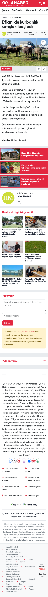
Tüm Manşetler (34, 486)
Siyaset (8, 584)
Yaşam (31, 589)
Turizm (30, 586)
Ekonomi (8, 562)
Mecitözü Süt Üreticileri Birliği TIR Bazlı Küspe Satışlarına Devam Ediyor (12, 282)
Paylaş (8, 68)
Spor (20, 584)
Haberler (6, 17)
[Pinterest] (19, 461)
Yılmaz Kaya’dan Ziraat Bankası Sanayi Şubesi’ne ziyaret (35, 281)
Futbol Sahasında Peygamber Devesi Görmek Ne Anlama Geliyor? (33, 257)
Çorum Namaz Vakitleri (10, 478)
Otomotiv (31, 579)
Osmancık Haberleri (13, 579)
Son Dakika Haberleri (13, 495)
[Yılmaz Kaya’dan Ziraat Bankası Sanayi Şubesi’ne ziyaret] (35, 271)
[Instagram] (24, 461)
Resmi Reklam (30, 516)
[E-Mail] (19, 202)
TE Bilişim (42, 569)
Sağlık (23, 582)
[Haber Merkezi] (8, 197)
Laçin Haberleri (11, 569)
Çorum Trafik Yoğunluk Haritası (32, 478)
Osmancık (31, 10)
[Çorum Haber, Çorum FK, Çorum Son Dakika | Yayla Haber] (15, 3)
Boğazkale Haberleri (13, 552)
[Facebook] (10, 461)
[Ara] (40, 3)
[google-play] (30, 505)
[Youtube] (33, 461)
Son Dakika (17, 10)
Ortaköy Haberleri (12, 577)
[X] (14, 461)
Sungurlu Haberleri (12, 586)
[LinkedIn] (29, 461)
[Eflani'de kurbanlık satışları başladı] (24, 52)
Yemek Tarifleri (11, 591)
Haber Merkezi (24, 196)
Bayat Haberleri (11, 549)
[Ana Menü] (44, 3)
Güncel (17, 17)
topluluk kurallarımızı (26, 331)
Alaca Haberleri (11, 547)
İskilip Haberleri (11, 564)
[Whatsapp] (38, 461)
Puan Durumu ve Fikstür (10, 487)
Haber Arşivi (33, 495)
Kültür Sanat (30, 567)
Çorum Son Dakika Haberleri (16, 557)
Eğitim (30, 559)
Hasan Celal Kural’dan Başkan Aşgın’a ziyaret (11, 255)
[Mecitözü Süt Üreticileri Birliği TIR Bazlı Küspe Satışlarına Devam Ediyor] (12, 271)
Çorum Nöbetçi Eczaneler (10, 469)
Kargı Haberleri (11, 567)
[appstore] (16, 505)
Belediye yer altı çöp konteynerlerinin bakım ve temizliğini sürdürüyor (35, 232)
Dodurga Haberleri (12, 559)
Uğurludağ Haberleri (13, 589)
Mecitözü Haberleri (12, 572)
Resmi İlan (16, 516)
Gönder (7, 323)
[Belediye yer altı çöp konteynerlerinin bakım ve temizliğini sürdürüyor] (35, 221)
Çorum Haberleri (11, 554)
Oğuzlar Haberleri (12, 574)
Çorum (5, 10)
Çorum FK (40, 513)
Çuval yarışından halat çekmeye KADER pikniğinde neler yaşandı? (11, 233)
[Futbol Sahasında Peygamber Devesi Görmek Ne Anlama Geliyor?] (35, 246)
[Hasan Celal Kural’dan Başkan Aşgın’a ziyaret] (12, 246)
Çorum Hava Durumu (32, 469)
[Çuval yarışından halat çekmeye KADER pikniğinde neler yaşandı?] (12, 221)
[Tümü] (44, 360)
